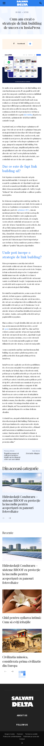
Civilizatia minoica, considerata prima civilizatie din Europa (21, 661)
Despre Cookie (10, 734)
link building (28, 115)
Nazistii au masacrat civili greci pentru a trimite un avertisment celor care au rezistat (12, 456)
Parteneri (20, 734)
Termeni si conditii (31, 734)
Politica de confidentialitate (12, 737)
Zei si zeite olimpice (33, 453)
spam (6, 329)
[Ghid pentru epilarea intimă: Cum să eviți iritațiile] (22, 601)
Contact (22, 739)
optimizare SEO (23, 210)
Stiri (26, 12)
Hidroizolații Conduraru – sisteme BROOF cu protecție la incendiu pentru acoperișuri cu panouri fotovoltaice (21, 504)
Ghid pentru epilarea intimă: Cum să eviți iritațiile (21, 620)
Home (18, 12)
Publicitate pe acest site (31, 737)
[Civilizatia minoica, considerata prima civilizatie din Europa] (22, 641)
